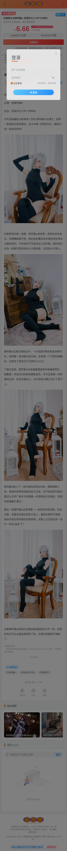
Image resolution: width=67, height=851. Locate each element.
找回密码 (42, 83)
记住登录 (17, 83)
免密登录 (52, 83)
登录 (35, 92)
